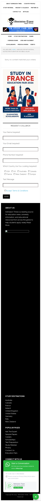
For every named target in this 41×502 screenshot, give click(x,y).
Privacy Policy (23, 476)
